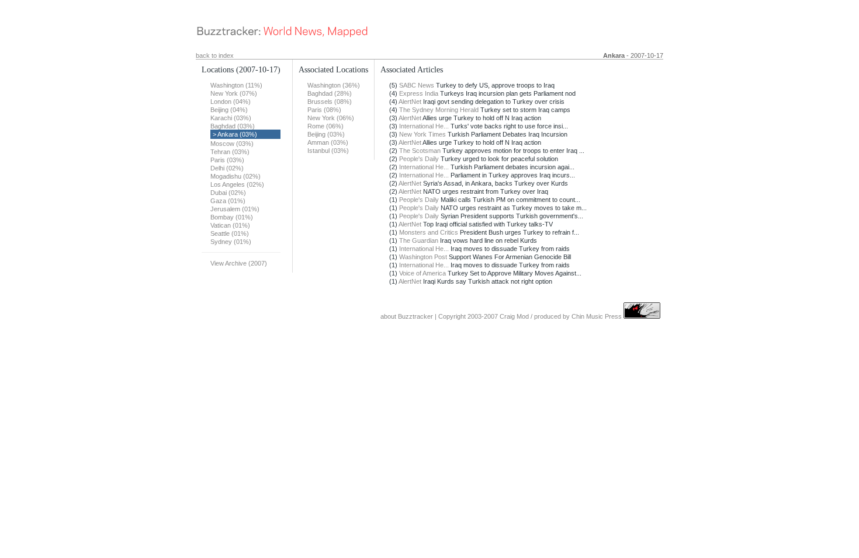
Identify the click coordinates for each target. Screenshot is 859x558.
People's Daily (419, 158)
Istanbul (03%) (328, 150)
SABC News (416, 85)
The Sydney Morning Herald (439, 109)
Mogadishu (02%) (235, 176)
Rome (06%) (325, 126)
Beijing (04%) (229, 109)
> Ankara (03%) (235, 134)
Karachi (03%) (230, 117)
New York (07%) (233, 93)
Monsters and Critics (428, 232)
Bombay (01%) (231, 217)
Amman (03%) (327, 142)
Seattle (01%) (229, 233)
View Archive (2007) (238, 263)
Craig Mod (514, 316)
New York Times (422, 134)
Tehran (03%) (230, 151)
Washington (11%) (236, 85)
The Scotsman (420, 150)
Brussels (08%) (329, 101)
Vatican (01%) (230, 225)
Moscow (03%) (232, 143)
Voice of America (422, 273)
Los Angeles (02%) (237, 184)
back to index (215, 55)
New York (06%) (330, 117)
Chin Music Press (596, 316)
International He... (424, 126)
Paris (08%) (324, 109)
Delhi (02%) (227, 168)
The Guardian (418, 240)
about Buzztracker (406, 316)
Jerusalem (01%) (234, 208)
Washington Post (423, 256)
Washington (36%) (333, 85)
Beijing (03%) (326, 134)
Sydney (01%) (230, 241)
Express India (418, 93)
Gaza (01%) (227, 200)
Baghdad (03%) (232, 126)
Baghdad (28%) (329, 93)
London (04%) (230, 101)
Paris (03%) (227, 159)
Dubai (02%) (228, 192)
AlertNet (410, 101)
